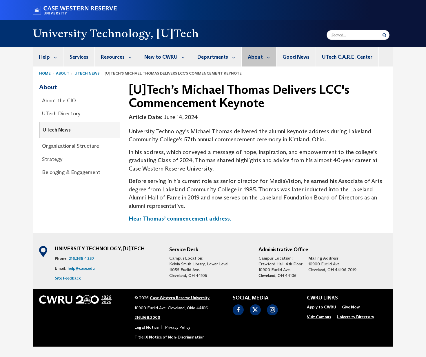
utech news (86, 73)
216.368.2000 (147, 317)
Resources (113, 57)
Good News (296, 57)
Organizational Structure (70, 146)
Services (79, 57)
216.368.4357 (81, 258)
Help (44, 57)
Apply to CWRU (321, 307)
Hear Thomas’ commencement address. (180, 218)
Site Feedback (68, 278)
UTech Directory (61, 113)
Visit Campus (319, 316)
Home (45, 73)
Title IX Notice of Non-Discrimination (169, 337)
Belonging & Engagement (71, 172)
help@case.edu (81, 268)
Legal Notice (146, 327)
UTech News (57, 130)
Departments (212, 57)
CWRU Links (322, 298)
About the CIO (59, 100)
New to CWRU (161, 57)
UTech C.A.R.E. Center (347, 57)
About (255, 57)
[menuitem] (48, 56)
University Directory (355, 316)
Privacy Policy (177, 327)
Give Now (351, 307)
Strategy (52, 159)
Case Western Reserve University (180, 297)
